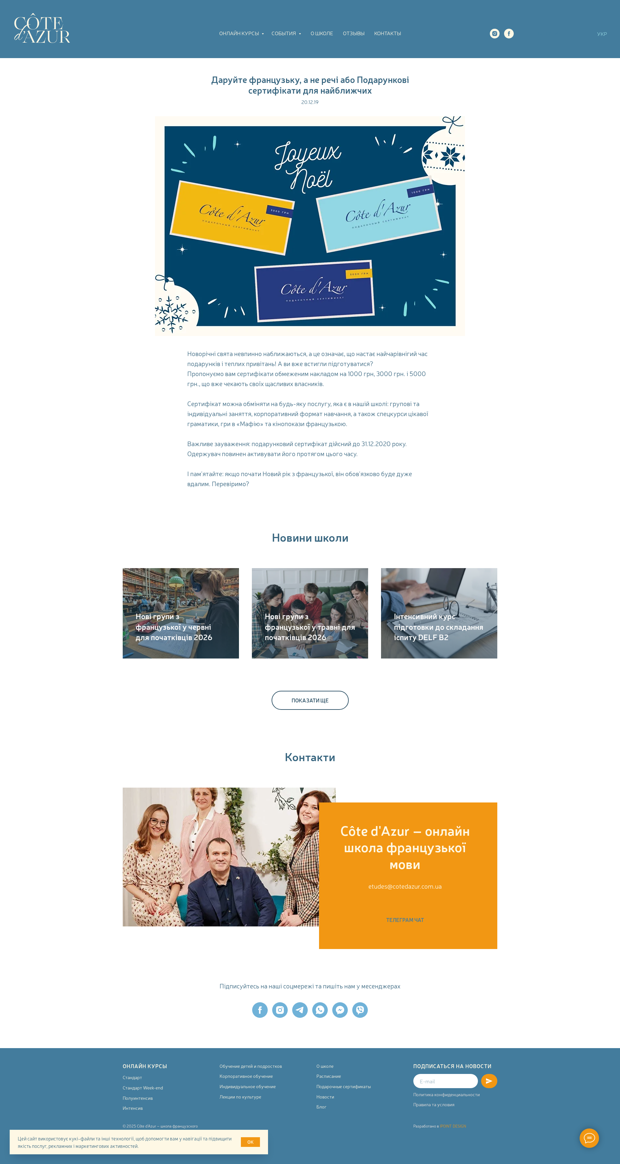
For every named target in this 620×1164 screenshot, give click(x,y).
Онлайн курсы (239, 32)
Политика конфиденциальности (446, 1094)
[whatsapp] (320, 1010)
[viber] (360, 1010)
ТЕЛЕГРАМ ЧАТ (551, 33)
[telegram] (300, 1010)
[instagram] (495, 33)
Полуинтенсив (138, 1098)
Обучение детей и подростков (251, 1066)
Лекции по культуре (240, 1096)
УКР (602, 33)
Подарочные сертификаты (343, 1086)
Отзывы (354, 32)
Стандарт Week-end (143, 1087)
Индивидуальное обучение (248, 1086)
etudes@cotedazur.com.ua (405, 886)
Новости (325, 1096)
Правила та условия (433, 1104)
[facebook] (509, 33)
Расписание (328, 1076)
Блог (321, 1106)
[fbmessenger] (340, 1010)
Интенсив (133, 1108)
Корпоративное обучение (246, 1076)
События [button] (284, 32)
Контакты (387, 32)
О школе (322, 32)
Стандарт (132, 1077)
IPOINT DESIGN (453, 1125)
